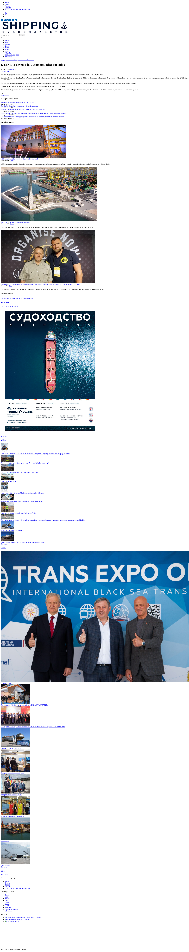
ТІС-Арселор (5, 865)
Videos (7, 49)
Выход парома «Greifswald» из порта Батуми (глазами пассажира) (23, 542)
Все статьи (30, 60)
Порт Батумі (5, 841)
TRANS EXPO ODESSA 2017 (11, 748)
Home (7, 40)
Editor (12, 69)
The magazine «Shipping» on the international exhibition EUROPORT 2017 (24, 705)
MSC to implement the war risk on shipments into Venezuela (19, 159)
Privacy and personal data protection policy (18, 9)
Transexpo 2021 (6, 683)
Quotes (7, 46)
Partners (7, 6)
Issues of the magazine (12, 55)
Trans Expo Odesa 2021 (8, 481)
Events (7, 51)
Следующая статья (20, 60)
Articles (7, 44)
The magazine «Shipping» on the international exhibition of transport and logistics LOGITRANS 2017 (33, 727)
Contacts (7, 4)
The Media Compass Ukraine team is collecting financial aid (19, 472)
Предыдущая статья (7, 60)
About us (7, 2)
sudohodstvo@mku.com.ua (20, 919)
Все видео (4, 544)
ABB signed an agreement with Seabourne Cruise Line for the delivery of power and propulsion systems (33, 113)
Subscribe (8, 8)
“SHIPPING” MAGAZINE (9, 306)
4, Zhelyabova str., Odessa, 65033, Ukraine (27, 917)
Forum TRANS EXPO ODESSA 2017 (13, 530)
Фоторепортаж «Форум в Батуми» (12, 816)
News (6, 42)
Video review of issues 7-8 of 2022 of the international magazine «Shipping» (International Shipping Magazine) (35, 454)
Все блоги (4, 874)
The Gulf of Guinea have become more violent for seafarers (19, 106)
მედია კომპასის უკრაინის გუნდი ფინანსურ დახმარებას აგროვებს (25, 463)
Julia (10, 286)
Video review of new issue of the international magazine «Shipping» (22, 501)
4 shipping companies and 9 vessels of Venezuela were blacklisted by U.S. (24, 109)
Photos (7, 48)
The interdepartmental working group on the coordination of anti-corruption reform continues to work (32, 116)
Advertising (8, 56)
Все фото (4, 867)
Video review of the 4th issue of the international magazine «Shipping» (23, 493)
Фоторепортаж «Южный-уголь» (11, 795)
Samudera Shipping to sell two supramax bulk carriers (17, 102)
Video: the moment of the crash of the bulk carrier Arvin (18, 513)
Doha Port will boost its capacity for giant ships (15, 222)
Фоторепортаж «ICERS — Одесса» (12, 773)
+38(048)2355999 (13, 921)
